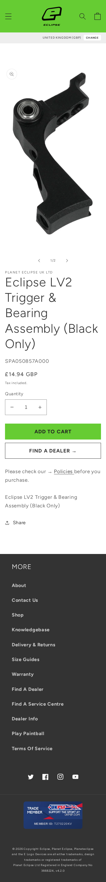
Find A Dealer (28, 689)
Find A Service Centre (38, 704)
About (19, 585)
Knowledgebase (31, 629)
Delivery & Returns (33, 644)
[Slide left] (39, 260)
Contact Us (25, 600)
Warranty (23, 674)
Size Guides (26, 659)
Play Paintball (28, 733)
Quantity (14, 393)
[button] (8, 16)
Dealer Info (25, 719)
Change (92, 37)
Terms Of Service (32, 748)
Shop (18, 615)
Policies (64, 471)
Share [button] (19, 522)
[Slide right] (66, 260)
